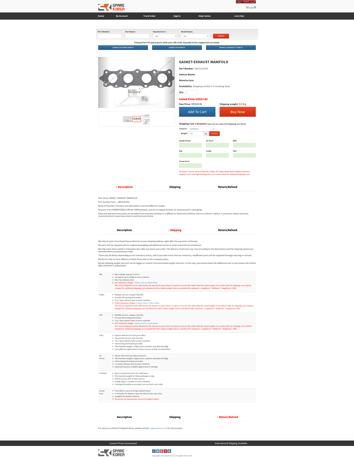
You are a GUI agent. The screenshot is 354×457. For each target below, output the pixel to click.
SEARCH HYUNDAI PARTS (123, 47)
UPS (235, 151)
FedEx (208, 151)
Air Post (209, 141)
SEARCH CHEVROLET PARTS (231, 47)
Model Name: (187, 31)
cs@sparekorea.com (158, 428)
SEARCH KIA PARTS (177, 47)
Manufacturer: (159, 31)
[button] (104, 82)
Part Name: (130, 31)
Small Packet (185, 141)
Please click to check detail (146, 282)
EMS (235, 141)
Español (246, 2)
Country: (183, 128)
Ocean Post (184, 161)
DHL (181, 151)
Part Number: (104, 31)
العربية (252, 2)
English (239, 2)
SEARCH (221, 36)
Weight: (184, 133)
